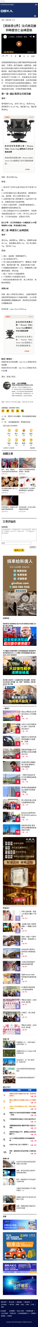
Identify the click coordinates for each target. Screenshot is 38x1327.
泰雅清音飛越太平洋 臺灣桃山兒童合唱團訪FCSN (29, 752)
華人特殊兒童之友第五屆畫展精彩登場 (28, 801)
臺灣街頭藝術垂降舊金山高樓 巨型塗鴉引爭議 (28, 790)
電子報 (12, 1304)
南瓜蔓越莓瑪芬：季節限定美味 (19, 422)
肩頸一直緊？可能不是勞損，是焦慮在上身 (28, 939)
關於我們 (4, 1302)
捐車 (27, 1304)
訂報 (32, 1304)
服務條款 (19, 1302)
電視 (2, 1307)
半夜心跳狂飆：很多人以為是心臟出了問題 (28, 914)
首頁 (2, 20)
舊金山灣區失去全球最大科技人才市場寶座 (28, 714)
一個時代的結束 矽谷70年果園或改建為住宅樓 (28, 777)
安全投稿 (4, 1304)
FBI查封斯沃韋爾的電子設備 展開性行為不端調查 (28, 764)
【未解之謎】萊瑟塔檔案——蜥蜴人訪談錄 (28, 926)
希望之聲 (13, 1313)
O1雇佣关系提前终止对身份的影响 (28, 988)
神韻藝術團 (29, 1311)
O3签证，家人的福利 (28, 1014)
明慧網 (33, 1313)
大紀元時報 (4, 1313)
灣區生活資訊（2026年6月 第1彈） (28, 1026)
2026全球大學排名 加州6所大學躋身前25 (28, 951)
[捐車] (20, 1260)
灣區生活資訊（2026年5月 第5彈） (28, 1001)
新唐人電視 (20, 1311)
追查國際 (12, 1311)
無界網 (10, 1316)
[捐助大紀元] (20, 1272)
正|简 (33, 56)
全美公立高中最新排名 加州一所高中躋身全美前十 (28, 726)
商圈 (17, 1304)
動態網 (3, 1316)
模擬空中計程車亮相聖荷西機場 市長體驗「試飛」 (28, 739)
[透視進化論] (20, 904)
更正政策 (11, 1302)
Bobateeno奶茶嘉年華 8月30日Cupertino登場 (28, 815)
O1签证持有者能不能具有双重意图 (28, 963)
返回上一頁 (19, 550)
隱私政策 (27, 1302)
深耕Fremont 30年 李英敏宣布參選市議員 (28, 977)
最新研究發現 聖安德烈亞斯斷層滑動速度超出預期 (28, 828)
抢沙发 (32, 448)
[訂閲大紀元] (20, 1229)
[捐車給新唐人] (20, 615)
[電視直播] (20, 1294)
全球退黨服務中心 (23, 1313)
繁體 (36, 4)
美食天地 (8, 20)
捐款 (22, 1304)
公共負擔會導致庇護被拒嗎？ (25, 1077)
